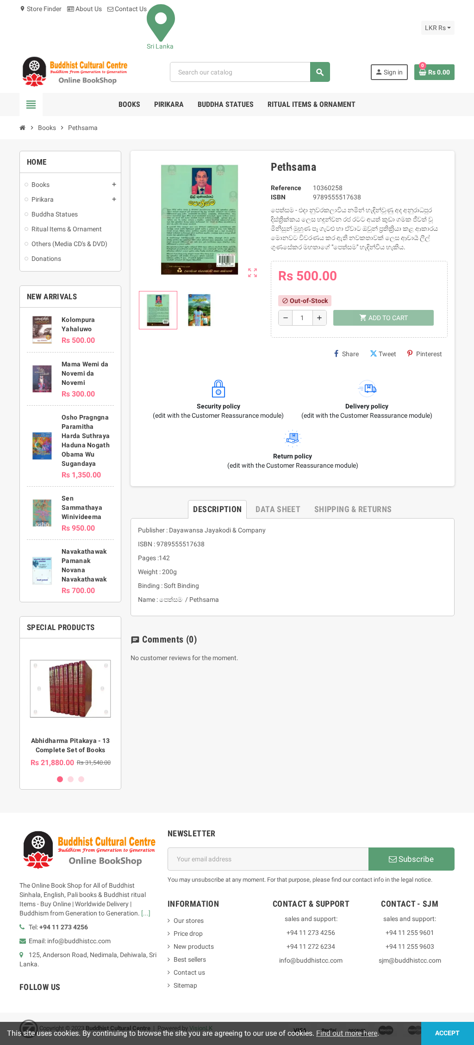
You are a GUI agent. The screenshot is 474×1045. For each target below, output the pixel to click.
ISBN (278, 197)
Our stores (189, 920)
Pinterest (429, 354)
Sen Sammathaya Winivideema (82, 507)
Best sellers (190, 959)
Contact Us (130, 8)
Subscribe (415, 859)
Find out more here (346, 1033)
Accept (447, 1033)
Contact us (189, 972)
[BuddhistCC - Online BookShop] (74, 71)
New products (194, 946)
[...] (145, 913)
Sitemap (185, 985)
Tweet (387, 354)
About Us (88, 8)
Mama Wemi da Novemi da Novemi (85, 373)
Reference (286, 188)
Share (350, 354)
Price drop (188, 933)
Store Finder (40, 8)
